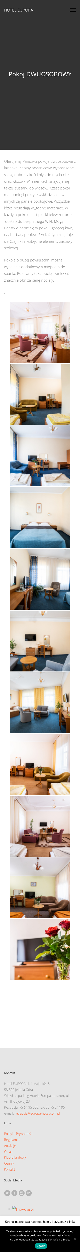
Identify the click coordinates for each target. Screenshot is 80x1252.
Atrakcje (10, 1145)
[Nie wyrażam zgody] (75, 1239)
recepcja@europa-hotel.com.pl (37, 1113)
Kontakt (9, 1169)
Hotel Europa (18, 10)
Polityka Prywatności (18, 1133)
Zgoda (41, 1245)
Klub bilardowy (15, 1157)
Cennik (9, 1163)
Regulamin (11, 1139)
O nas (8, 1151)
